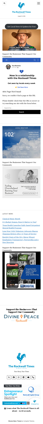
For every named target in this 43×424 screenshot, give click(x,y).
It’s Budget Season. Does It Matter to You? (19, 222)
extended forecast (21, 154)
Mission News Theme (14, 421)
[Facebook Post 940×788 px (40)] (21, 197)
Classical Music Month (11, 219)
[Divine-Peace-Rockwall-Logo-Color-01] (21, 322)
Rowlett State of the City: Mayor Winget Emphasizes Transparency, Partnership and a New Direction (20, 240)
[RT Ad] (21, 89)
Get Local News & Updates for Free (21, 26)
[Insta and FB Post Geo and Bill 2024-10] (21, 289)
